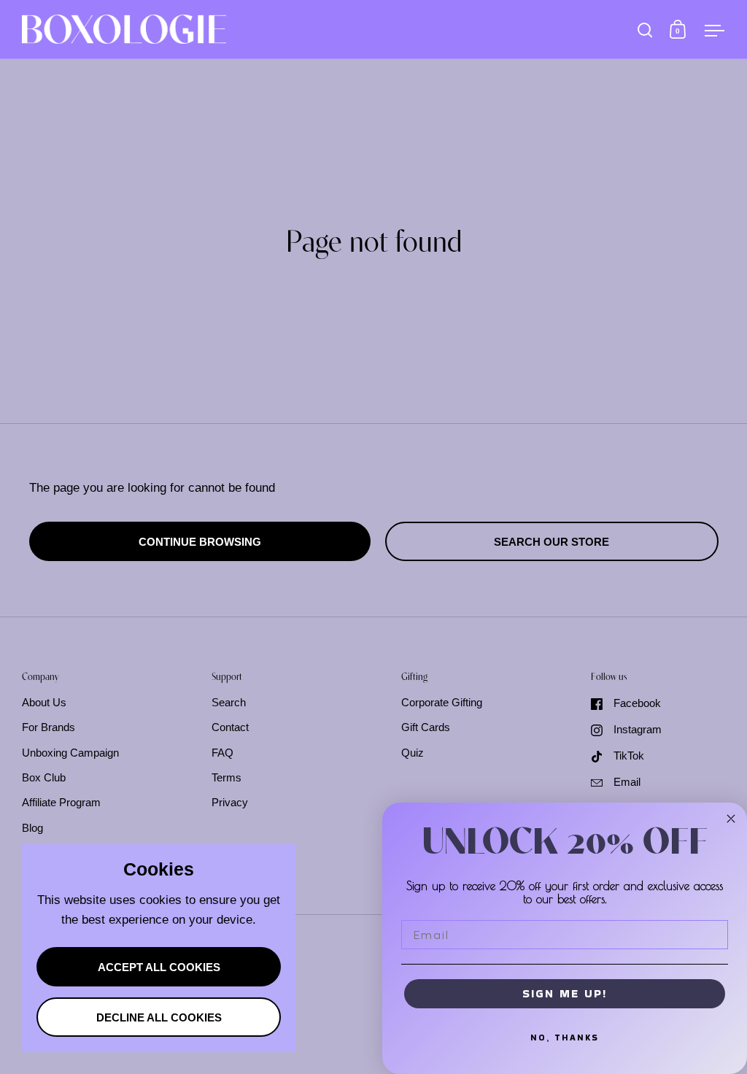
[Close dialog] (731, 818)
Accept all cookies (159, 967)
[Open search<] (645, 29)
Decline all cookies (159, 1018)
